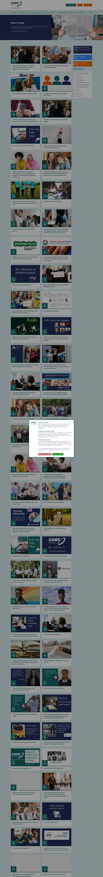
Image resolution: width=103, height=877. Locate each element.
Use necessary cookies (45, 454)
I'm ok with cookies (58, 454)
